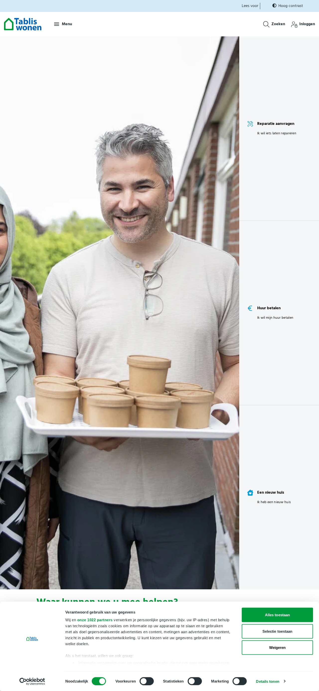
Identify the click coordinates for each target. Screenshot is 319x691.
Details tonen (267, 681)
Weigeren (277, 647)
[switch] (147, 681)
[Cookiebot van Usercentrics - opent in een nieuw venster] (32, 681)
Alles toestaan (277, 615)
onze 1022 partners (95, 620)
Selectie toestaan (277, 631)
